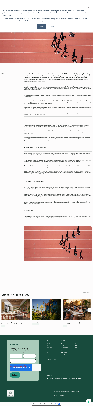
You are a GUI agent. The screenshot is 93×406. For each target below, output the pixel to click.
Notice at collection (37, 403)
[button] (14, 345)
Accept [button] (41, 26)
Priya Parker (60, 125)
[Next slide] (89, 310)
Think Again (32, 187)
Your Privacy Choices (49, 403)
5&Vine (55, 86)
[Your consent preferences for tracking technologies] (88, 401)
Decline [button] (51, 26)
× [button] (87, 7)
